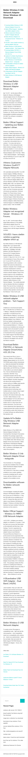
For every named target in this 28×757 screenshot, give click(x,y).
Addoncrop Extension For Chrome (12, 745)
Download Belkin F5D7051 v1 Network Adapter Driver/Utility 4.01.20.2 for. (13, 52)
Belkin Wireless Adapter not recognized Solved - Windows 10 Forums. (14, 38)
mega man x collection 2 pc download (13, 718)
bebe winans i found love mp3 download (13, 737)
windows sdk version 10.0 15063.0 (12, 710)
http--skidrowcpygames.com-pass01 (13, 731)
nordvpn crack (7, 734)
